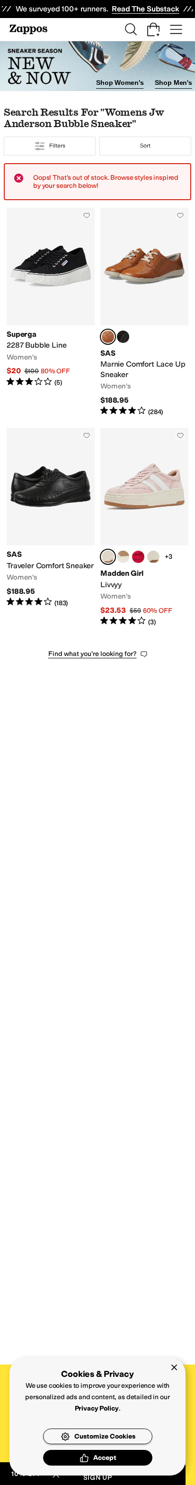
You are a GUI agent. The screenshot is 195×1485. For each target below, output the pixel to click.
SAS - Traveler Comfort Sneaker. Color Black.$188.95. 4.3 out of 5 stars (51, 527)
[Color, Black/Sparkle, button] (123, 336)
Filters (57, 145)
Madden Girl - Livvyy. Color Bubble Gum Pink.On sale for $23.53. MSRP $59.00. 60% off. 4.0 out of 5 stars (144, 527)
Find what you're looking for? (92, 654)
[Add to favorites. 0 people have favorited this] (86, 215)
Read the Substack (145, 8)
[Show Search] (130, 29)
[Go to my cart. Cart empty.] (153, 29)
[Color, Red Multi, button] (138, 556)
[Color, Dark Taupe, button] (123, 556)
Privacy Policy (97, 1408)
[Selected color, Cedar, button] (107, 336)
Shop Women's (119, 82)
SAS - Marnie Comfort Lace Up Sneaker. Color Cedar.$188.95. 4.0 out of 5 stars (144, 312)
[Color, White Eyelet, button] (153, 556)
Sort (145, 145)
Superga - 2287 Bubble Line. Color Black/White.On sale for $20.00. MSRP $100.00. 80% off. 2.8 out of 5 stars (51, 312)
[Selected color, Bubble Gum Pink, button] (107, 556)
